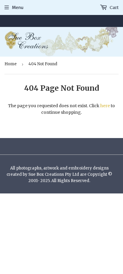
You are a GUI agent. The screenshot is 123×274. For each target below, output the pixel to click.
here (105, 105)
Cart (114, 7)
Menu (18, 7)
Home (10, 63)
